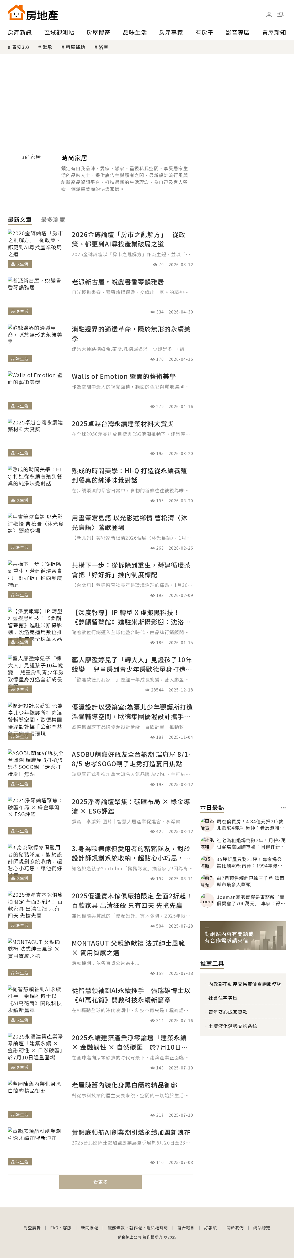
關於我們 (235, 1228)
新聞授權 (89, 1228)
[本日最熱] (283, 808)
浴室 (104, 47)
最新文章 (20, 219)
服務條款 (116, 1228)
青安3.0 (20, 47)
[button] (280, 14)
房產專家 (171, 32)
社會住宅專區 (223, 997)
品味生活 (135, 32)
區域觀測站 (59, 32)
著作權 (135, 1228)
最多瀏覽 (53, 219)
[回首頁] (33, 12)
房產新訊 (20, 32)
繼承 (47, 47)
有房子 (205, 32)
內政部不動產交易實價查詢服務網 (245, 983)
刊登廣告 (32, 1228)
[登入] (269, 14)
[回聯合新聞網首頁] (16, 12)
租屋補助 (75, 47)
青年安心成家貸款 (227, 1011)
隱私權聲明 (157, 1228)
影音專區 (238, 32)
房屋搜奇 (98, 32)
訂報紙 (210, 1228)
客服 (67, 1228)
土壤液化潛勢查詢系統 (232, 1025)
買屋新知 (274, 32)
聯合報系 (186, 1228)
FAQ (54, 1228)
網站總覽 (261, 1228)
